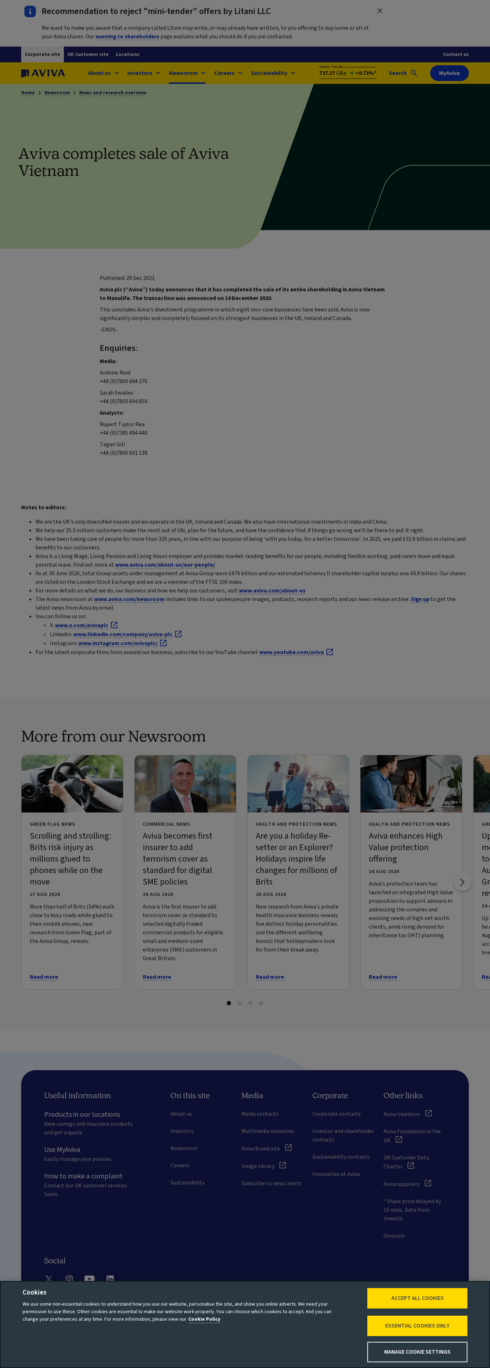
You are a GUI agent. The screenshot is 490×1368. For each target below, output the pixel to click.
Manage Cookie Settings (417, 1352)
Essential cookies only (417, 1326)
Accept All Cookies (417, 1298)
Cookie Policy (204, 1319)
